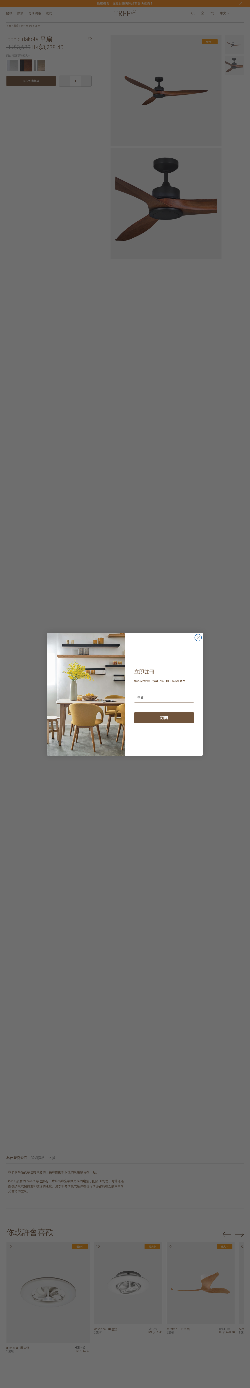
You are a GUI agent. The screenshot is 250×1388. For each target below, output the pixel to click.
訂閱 (164, 717)
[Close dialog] (198, 637)
